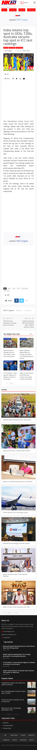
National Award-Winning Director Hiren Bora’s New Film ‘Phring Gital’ (19, 647)
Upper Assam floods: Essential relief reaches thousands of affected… (18, 671)
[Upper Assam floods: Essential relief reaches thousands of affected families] (27, 365)
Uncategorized (8, 361)
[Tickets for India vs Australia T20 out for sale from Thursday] (31, 702)
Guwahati (13, 10)
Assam (4, 10)
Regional (6, 740)
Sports (6, 47)
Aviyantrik (33, 745)
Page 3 (14, 740)
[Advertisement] (18, 100)
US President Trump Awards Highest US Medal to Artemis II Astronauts (19, 663)
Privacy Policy (7, 728)
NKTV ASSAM (25, 288)
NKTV (18, 288)
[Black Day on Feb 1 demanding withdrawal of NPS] (31, 710)
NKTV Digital (22, 20)
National (21, 10)
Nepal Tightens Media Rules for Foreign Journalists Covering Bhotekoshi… (17, 655)
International (31, 10)
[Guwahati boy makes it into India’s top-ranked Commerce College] (31, 685)
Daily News (12, 47)
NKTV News (6, 291)
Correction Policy (8, 725)
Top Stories (19, 47)
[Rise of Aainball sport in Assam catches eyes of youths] (31, 693)
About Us (6, 723)
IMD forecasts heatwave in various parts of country (9, 323)
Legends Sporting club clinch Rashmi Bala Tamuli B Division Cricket (28, 324)
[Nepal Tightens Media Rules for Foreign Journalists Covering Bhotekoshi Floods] (27, 343)
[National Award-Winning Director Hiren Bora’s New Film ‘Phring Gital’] (10, 343)
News (14, 288)
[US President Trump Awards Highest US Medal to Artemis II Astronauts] (10, 365)
